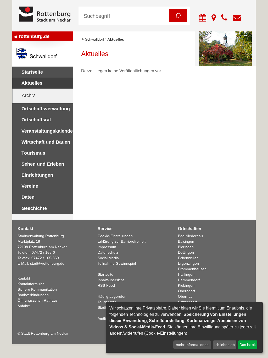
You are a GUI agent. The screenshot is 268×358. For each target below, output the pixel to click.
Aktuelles (31, 83)
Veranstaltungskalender (47, 131)
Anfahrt (24, 306)
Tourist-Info (107, 302)
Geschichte (34, 208)
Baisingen (186, 241)
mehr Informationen (192, 345)
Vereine (29, 186)
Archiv (28, 95)
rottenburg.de (34, 36)
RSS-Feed (106, 285)
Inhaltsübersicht (111, 280)
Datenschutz (108, 252)
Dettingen (186, 252)
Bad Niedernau (190, 236)
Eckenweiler (188, 258)
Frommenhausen (192, 269)
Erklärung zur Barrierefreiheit (122, 241)
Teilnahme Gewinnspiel (117, 263)
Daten (28, 197)
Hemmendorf (189, 280)
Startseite (32, 72)
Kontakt (24, 278)
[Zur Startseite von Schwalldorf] (42, 54)
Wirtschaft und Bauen (45, 142)
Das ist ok (247, 345)
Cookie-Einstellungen (115, 236)
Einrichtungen (37, 175)
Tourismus (33, 153)
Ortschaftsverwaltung (45, 108)
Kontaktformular (31, 284)
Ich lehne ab (224, 345)
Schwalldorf (94, 39)
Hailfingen (186, 274)
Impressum (107, 247)
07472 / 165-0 (43, 252)
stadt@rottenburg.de (47, 263)
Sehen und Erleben (42, 164)
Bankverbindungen (33, 295)
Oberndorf (186, 291)
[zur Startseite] (45, 15)
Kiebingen (186, 285)
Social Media (108, 258)
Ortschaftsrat (36, 119)
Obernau (185, 296)
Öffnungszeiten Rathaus (38, 300)
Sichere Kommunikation (37, 289)
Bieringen (186, 247)
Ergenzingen (188, 263)
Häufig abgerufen (112, 296)
